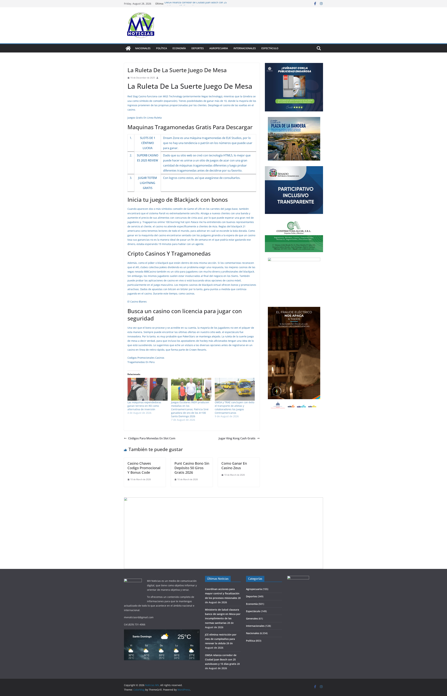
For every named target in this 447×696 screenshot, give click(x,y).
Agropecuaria (218, 48)
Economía (179, 48)
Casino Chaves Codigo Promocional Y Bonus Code (143, 468)
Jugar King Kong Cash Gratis (237, 438)
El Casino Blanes (137, 301)
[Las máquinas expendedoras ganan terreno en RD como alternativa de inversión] (147, 389)
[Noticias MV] (128, 48)
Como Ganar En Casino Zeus (234, 465)
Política (161, 48)
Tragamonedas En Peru (141, 362)
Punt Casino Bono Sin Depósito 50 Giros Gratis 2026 (191, 468)
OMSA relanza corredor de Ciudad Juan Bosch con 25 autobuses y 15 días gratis (220, 659)
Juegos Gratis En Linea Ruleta (144, 117)
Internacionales (244, 48)
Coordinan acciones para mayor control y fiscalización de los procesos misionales (222, 593)
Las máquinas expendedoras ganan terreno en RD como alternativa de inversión (144, 406)
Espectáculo (269, 48)
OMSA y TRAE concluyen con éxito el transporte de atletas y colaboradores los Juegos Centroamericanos (234, 407)
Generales (252, 618)
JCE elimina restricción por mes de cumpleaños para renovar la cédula (220, 639)
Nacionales (143, 48)
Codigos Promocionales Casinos (145, 357)
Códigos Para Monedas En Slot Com (151, 438)
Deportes (197, 48)
